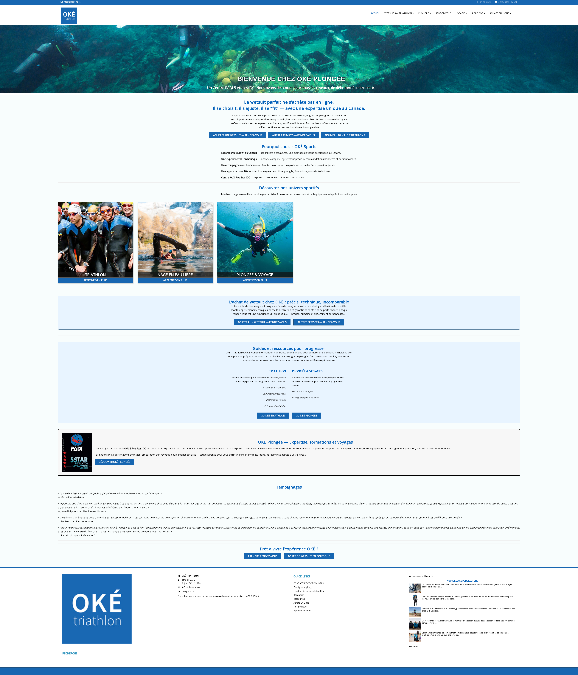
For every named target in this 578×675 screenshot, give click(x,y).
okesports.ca (188, 591)
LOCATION (461, 13)
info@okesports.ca (72, 2)
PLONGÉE (423, 13)
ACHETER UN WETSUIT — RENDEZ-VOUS (237, 135)
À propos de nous (302, 610)
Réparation (299, 594)
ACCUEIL (375, 13)
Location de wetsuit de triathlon (309, 591)
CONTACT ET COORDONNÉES (309, 583)
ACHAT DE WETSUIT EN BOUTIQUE (309, 556)
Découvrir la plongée (302, 391)
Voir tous (413, 646)
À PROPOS (478, 13)
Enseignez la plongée (304, 587)
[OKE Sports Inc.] (69, 16)
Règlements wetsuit (276, 399)
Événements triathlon (275, 406)
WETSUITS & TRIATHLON (398, 13)
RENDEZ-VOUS (443, 13)
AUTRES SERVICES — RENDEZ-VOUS (293, 135)
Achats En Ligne (301, 602)
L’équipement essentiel (274, 393)
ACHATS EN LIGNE (500, 13)
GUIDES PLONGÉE (306, 415)
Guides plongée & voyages (305, 397)
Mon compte (484, 2)
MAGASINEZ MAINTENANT (298, 87)
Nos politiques (301, 606)
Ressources (299, 598)
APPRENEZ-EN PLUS (95, 280)
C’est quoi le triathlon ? (274, 387)
